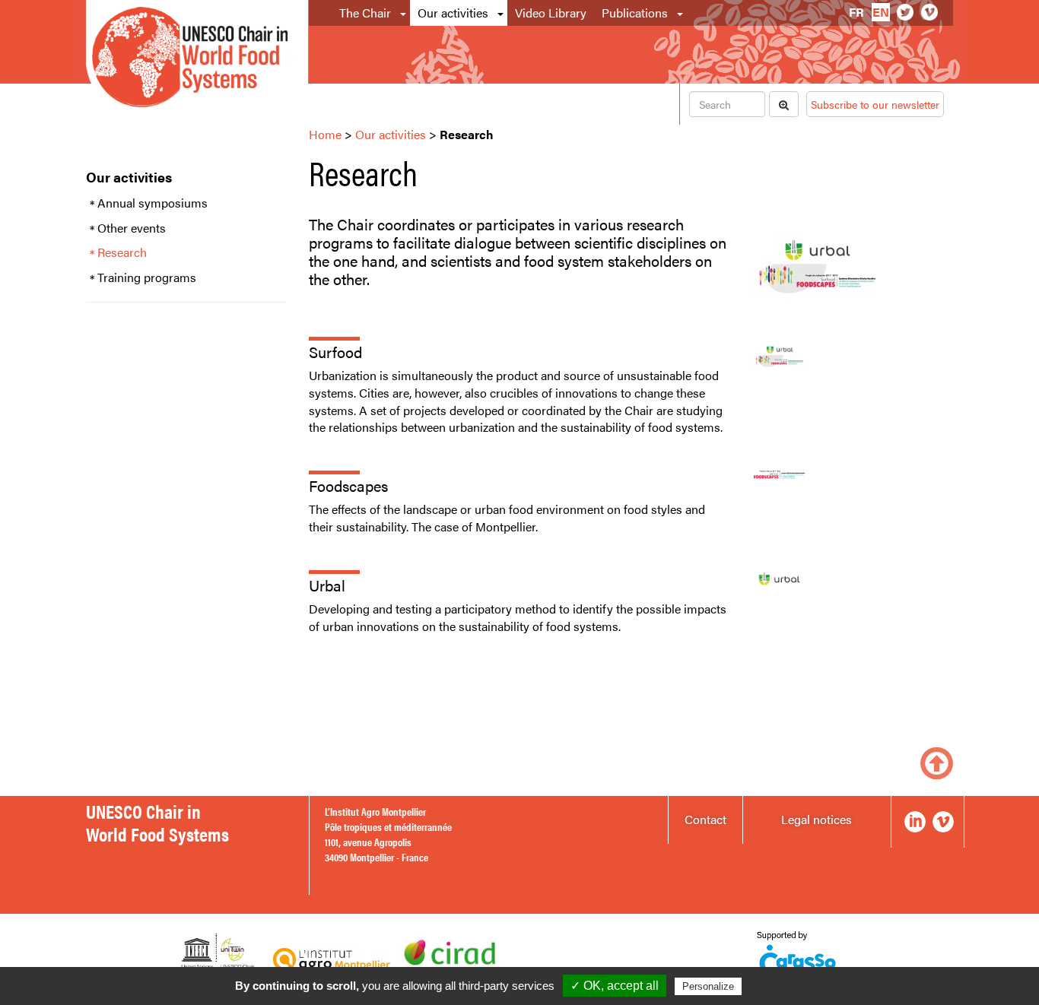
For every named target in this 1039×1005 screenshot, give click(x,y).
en (880, 12)
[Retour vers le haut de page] (936, 761)
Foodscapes (348, 485)
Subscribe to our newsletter (875, 104)
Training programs (146, 277)
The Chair (365, 12)
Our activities (453, 12)
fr (856, 12)
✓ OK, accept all (614, 985)
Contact (705, 819)
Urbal (327, 585)
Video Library (550, 12)
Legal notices (816, 819)
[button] (404, 13)
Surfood (335, 352)
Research (122, 252)
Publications (635, 12)
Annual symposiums (152, 203)
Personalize (708, 986)
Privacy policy (782, 986)
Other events (131, 228)
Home (325, 134)
